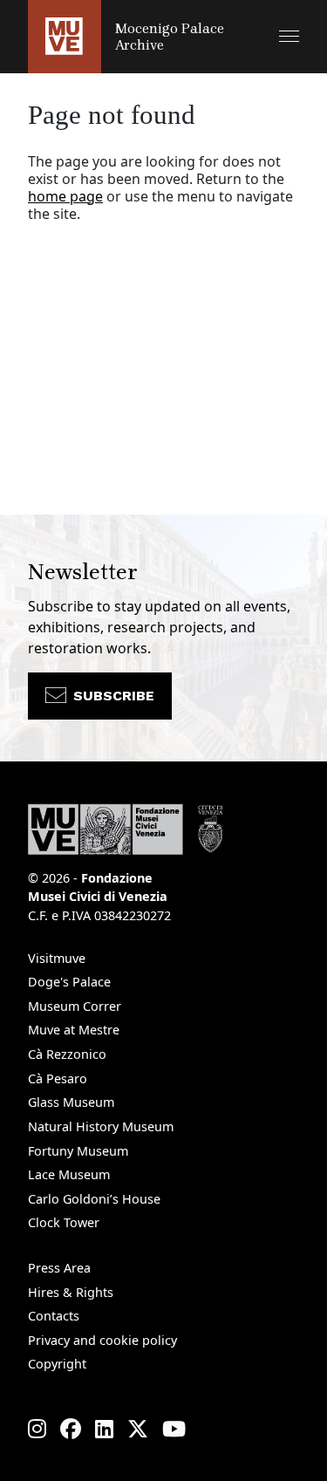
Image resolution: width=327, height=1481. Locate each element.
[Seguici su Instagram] (37, 1428)
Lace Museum (69, 1174)
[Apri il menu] (289, 36)
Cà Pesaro (57, 1078)
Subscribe (113, 695)
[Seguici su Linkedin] (104, 1428)
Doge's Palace (69, 981)
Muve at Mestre (73, 1029)
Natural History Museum (101, 1126)
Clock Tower (63, 1222)
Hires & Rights (70, 1292)
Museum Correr (74, 1006)
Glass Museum (71, 1102)
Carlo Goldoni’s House (94, 1199)
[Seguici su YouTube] (174, 1428)
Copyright (57, 1363)
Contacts (53, 1315)
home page (65, 196)
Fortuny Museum (78, 1151)
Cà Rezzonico (67, 1054)
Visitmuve (56, 958)
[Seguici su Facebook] (70, 1428)
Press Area (59, 1267)
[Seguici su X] (137, 1428)
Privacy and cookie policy (102, 1340)
